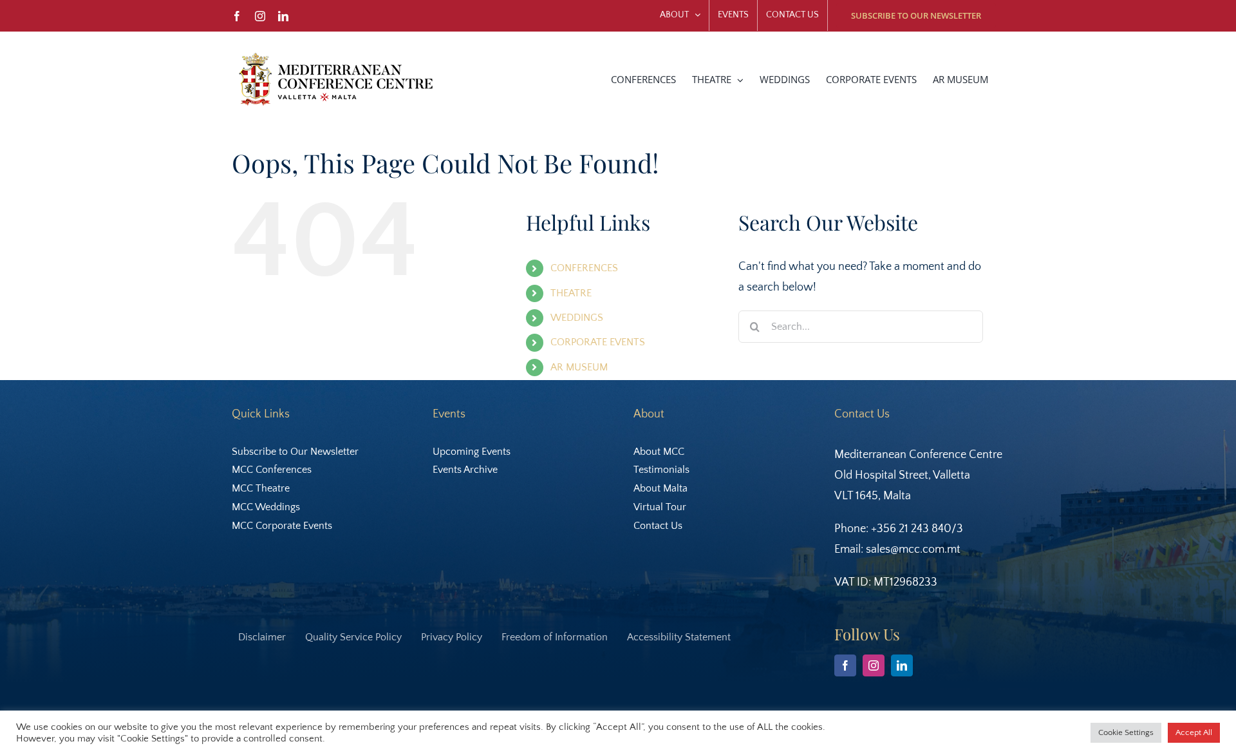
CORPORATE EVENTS (597, 342)
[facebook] (845, 665)
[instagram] (874, 665)
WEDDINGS (576, 317)
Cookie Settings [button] (1126, 732)
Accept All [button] (1193, 732)
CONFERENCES (584, 268)
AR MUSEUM (579, 367)
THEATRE (571, 293)
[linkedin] (902, 665)
